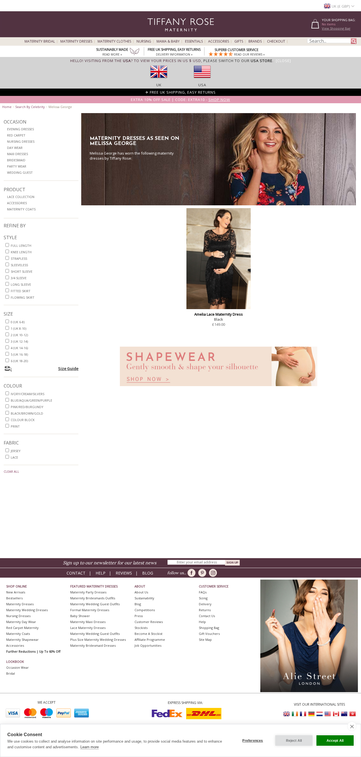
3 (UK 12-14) (19, 341)
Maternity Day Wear (21, 622)
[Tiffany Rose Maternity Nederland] (319, 714)
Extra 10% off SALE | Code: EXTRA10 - (180, 99)
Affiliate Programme (150, 639)
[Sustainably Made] (134, 52)
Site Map (205, 639)
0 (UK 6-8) (18, 322)
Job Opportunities (148, 645)
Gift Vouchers (209, 633)
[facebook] (192, 573)
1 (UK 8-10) (18, 328)
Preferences (252, 741)
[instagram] (214, 573)
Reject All (294, 741)
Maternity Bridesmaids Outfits (92, 598)
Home (7, 107)
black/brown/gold (27, 413)
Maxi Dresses (17, 154)
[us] (202, 79)
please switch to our (237, 60)
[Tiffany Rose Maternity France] (303, 714)
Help (100, 573)
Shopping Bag (209, 628)
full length (21, 245)
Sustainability (144, 598)
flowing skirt (22, 297)
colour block (23, 420)
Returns (205, 610)
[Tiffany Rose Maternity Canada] (336, 714)
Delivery (205, 604)
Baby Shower (80, 616)
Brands (255, 41)
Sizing (203, 598)
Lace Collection (20, 197)
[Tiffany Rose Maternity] (155, 35)
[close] (351, 726)
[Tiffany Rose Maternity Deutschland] (311, 714)
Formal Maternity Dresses (89, 610)
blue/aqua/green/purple (31, 400)
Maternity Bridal (40, 41)
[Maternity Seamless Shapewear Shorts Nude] (218, 388)
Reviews (124, 573)
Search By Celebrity (30, 107)
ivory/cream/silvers (27, 394)
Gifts (238, 41)
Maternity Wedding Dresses (27, 610)
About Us (141, 592)
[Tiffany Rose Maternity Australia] (344, 714)
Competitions (145, 610)
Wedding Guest (20, 172)
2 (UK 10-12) (19, 335)
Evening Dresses (20, 129)
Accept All (335, 741)
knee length (21, 252)
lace (14, 457)
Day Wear (15, 148)
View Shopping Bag (336, 28)
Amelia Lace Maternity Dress (218, 314)
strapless (19, 258)
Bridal (10, 673)
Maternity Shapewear (22, 639)
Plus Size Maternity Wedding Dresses (98, 639)
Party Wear (16, 166)
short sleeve (21, 271)
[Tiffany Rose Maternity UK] (287, 714)
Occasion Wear (17, 667)
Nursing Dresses (20, 141)
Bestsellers (14, 598)
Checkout (276, 41)
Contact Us (207, 616)
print (15, 426)
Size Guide (68, 368)
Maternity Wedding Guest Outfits (95, 604)
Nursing (144, 41)
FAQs (202, 592)
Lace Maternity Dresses (87, 628)
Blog (147, 573)
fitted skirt (20, 291)
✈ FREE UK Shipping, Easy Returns (180, 92)
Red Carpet (16, 135)
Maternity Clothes (114, 41)
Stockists (141, 628)
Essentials (194, 41)
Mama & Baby (168, 41)
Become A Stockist (148, 633)
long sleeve (21, 284)
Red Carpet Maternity (22, 628)
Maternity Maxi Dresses (87, 622)
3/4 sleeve (19, 278)
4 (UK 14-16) (19, 348)
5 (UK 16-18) (19, 354)
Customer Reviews (149, 622)
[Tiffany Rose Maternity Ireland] (295, 714)
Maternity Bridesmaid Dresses (93, 645)
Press (139, 616)
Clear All (11, 471)
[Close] (283, 60)
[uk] (159, 79)
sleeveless (19, 265)
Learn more (89, 747)
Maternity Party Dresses (88, 592)
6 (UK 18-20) (19, 361)
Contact (76, 573)
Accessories (218, 41)
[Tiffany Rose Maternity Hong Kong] (352, 714)
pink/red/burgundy (27, 407)
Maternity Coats (21, 209)
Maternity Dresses (76, 41)
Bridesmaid (16, 160)
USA (202, 84)
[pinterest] (203, 573)
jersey (16, 451)
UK (159, 84)
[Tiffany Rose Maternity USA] (328, 714)
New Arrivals (15, 592)
